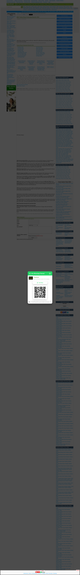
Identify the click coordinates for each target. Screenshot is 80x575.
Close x (77, 570)
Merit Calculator (49, 573)
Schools (39, 573)
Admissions (25, 573)
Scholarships (34, 573)
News (30, 573)
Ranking (55, 573)
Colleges (43, 573)
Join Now (41, 282)
